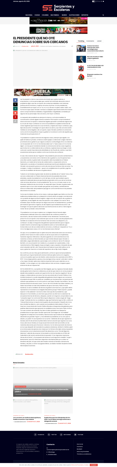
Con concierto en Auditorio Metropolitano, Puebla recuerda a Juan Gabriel (27, 418)
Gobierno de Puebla (46, 46)
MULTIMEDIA (55, 15)
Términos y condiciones (84, 454)
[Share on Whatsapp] (15, 109)
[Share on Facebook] (15, 100)
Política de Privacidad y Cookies (79, 465)
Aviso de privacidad (83, 451)
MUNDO (64, 15)
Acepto (93, 465)
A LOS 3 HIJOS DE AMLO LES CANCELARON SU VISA (95, 66)
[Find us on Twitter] (99, 1)
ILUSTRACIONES (74, 15)
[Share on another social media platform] (15, 121)
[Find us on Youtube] (103, 1)
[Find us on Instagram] (101, 1)
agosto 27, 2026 (35, 394)
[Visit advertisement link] (58, 20)
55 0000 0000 (52, 454)
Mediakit (79, 449)
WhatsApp (51, 452)
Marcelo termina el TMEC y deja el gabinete (95, 57)
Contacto (80, 446)
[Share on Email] (15, 113)
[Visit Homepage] (58, 8)
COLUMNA (45, 15)
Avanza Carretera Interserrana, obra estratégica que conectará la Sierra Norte (95, 48)
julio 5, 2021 (35, 46)
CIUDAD (37, 15)
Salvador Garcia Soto (22, 394)
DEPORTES (84, 15)
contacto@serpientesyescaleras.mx (58, 449)
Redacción (25, 46)
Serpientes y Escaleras (59, 46)
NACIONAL (29, 15)
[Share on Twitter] (15, 104)
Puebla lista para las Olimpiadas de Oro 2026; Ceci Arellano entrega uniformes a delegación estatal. (57, 419)
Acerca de (80, 444)
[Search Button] (103, 15)
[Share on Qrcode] (15, 117)
